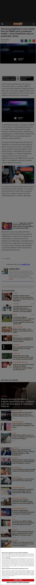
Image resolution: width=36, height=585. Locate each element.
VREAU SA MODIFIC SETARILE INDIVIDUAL (18, 582)
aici (18, 563)
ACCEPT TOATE (18, 580)
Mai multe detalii (7, 557)
